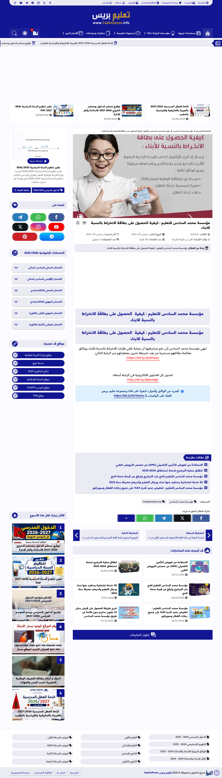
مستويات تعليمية (126, 33)
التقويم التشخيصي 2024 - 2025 (189, 744)
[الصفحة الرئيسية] (208, 33)
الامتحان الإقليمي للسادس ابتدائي (44, 278)
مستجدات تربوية (187, 33)
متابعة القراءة (23, 190)
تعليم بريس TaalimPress (158, 772)
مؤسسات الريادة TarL (158, 33)
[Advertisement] (111, 74)
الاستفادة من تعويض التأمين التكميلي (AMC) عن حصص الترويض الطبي (159, 464)
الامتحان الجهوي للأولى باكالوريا (45, 313)
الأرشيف (131, 2)
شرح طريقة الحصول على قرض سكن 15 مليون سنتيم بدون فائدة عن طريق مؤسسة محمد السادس (96, 612)
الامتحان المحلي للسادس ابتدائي (45, 267)
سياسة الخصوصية (170, 2)
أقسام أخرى (71, 33)
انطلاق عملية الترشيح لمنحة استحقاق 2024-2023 (172, 470)
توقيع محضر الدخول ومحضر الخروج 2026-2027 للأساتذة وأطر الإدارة (102, 110)
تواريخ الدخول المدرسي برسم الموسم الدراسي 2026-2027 (38, 614)
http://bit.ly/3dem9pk (142, 380)
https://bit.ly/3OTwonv (129, 395)
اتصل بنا (188, 2)
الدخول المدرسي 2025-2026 (46, 190)
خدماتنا (118, 2)
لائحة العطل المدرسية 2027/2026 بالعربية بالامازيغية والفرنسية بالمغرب (102, 43)
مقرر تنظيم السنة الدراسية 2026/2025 (38, 167)
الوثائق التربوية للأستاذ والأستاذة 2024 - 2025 (183, 751)
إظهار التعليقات (139, 635)
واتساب (105, 2)
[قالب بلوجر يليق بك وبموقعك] (209, 773)
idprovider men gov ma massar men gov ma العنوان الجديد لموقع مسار (38, 647)
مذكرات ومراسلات (95, 33)
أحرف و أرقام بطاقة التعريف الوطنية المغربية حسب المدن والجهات (38, 680)
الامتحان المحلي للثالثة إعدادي (46, 290)
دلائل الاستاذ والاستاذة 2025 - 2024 (188, 758)
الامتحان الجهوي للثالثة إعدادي (46, 301)
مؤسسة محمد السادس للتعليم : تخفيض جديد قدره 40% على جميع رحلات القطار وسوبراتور (147, 487)
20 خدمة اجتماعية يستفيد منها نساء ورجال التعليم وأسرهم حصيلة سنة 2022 (156, 482)
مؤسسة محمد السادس (183, 131)
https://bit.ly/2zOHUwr (143, 358)
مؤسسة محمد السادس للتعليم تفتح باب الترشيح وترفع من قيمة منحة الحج (157, 476)
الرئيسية (201, 2)
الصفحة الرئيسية (203, 131)
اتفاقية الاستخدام (148, 2)
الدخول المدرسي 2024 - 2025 (191, 736)
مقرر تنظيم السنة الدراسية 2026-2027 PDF (38, 580)
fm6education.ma (152, 501)
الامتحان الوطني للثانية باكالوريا (45, 324)
